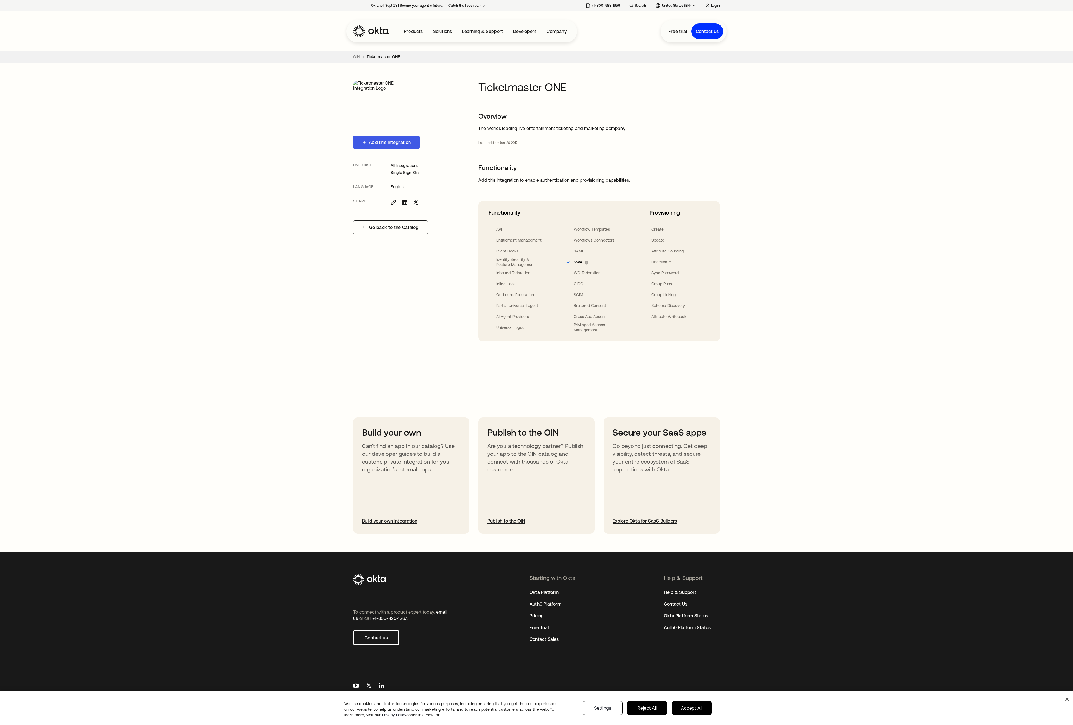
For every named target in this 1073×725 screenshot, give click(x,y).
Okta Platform (544, 592)
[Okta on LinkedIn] (381, 686)
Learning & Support (482, 31)
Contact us (707, 31)
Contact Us (675, 603)
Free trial (677, 31)
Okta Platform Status (686, 615)
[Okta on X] (369, 686)
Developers (524, 31)
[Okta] (371, 31)
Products (413, 31)
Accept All (691, 707)
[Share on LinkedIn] (404, 202)
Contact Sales (544, 639)
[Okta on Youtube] (356, 686)
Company (556, 31)
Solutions (442, 31)
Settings (602, 707)
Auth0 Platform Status (687, 627)
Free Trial (539, 627)
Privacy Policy (411, 715)
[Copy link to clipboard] (393, 202)
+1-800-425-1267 (389, 618)
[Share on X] (416, 202)
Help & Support (680, 592)
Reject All (647, 707)
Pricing (537, 615)
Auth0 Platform (545, 603)
